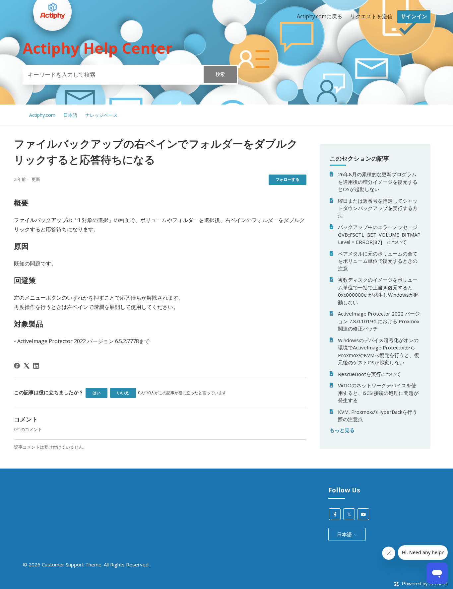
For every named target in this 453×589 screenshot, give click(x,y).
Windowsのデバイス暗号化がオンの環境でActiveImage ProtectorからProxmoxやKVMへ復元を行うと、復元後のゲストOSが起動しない (378, 351)
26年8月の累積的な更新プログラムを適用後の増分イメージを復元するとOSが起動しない (378, 181)
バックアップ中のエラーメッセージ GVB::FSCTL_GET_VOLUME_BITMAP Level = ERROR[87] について (379, 234)
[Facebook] (17, 366)
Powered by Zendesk (425, 583)
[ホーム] (52, 43)
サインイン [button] (414, 16)
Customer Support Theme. (72, 564)
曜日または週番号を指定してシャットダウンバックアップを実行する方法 (378, 208)
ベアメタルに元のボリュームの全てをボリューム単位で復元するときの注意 (378, 261)
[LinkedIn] (36, 366)
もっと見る (342, 430)
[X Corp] (27, 366)
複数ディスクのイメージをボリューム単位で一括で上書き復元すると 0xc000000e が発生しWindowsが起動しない (378, 291)
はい (96, 393)
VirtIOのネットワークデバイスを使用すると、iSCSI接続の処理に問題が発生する (378, 393)
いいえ (123, 393)
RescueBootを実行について (369, 374)
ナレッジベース (101, 115)
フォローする (287, 179)
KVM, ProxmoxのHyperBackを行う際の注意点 (377, 415)
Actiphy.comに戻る (319, 16)
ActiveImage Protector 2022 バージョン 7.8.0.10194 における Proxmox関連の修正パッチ (379, 321)
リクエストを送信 (371, 16)
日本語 (70, 115)
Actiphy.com (42, 115)
